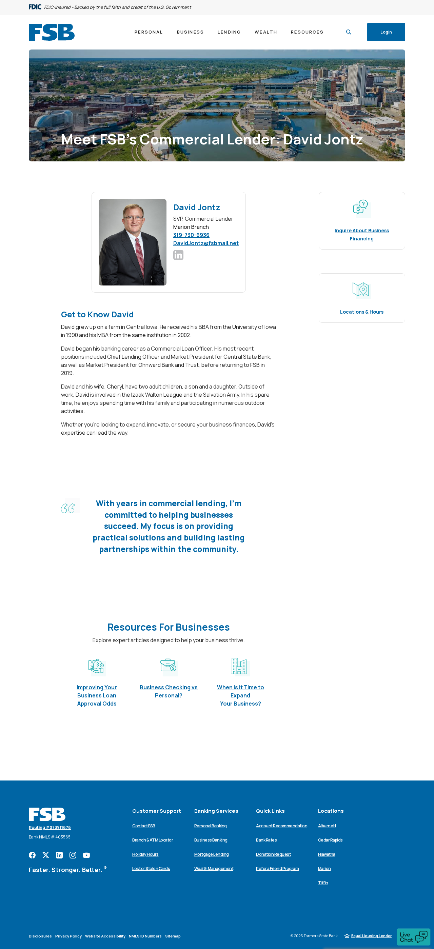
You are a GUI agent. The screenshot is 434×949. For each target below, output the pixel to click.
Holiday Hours (145, 854)
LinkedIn (59, 855)
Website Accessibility (105, 935)
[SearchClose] (349, 32)
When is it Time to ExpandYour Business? (240, 695)
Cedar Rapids (330, 840)
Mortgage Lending (211, 854)
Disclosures (40, 935)
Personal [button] (149, 32)
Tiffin (323, 883)
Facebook (32, 855)
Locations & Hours (361, 312)
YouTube (86, 855)
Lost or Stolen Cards (151, 868)
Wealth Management (214, 868)
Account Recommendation (281, 826)
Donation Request (273, 854)
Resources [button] (307, 32)
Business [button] (190, 32)
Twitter (45, 855)
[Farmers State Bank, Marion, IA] (52, 32)
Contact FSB (143, 826)
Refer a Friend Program (277, 868)
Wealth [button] (266, 32)
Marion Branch (191, 227)
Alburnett (327, 826)
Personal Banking (210, 826)
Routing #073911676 (50, 827)
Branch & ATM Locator (152, 840)
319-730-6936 (191, 235)
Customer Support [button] (156, 811)
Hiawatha (326, 854)
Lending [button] (229, 32)
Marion (324, 868)
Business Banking (211, 840)
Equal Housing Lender (371, 935)
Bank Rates (266, 840)
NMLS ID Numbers (145, 935)
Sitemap (173, 935)
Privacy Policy (68, 935)
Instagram (73, 855)
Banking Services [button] (216, 811)
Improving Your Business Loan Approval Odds (97, 695)
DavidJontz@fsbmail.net (206, 243)
